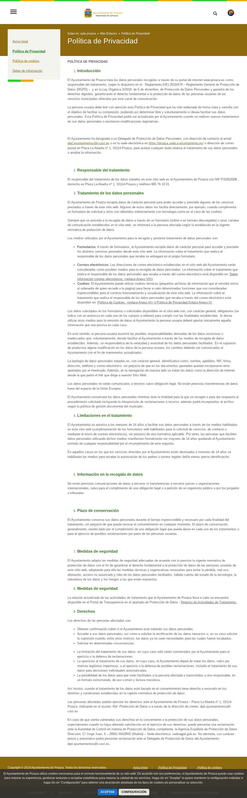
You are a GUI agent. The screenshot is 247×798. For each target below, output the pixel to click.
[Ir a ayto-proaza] (103, 12)
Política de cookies (26, 61)
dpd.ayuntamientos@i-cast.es (88, 143)
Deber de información (27, 71)
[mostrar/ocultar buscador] (215, 14)
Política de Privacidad (29, 51)
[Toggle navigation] (13, 12)
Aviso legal (20, 41)
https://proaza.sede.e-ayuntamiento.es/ (176, 143)
